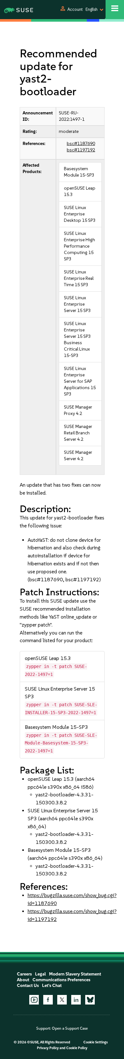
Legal (40, 974)
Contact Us (28, 985)
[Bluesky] (90, 1000)
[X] (62, 1000)
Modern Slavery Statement (75, 974)
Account (75, 9)
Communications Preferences (61, 980)
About (23, 980)
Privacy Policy (48, 1048)
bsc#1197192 (81, 150)
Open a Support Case (70, 1028)
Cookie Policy (76, 1048)
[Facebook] (48, 1000)
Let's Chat (52, 985)
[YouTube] (34, 1000)
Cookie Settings (95, 1042)
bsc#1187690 (81, 143)
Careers (24, 974)
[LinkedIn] (76, 1000)
